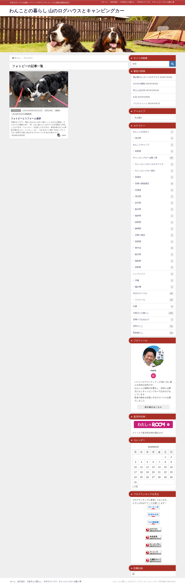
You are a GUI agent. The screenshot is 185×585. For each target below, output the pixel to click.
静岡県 (154, 228)
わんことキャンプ (153, 145)
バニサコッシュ (140, 103)
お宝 (135, 97)
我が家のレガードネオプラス (146, 77)
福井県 (154, 216)
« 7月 (135, 486)
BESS (58, 110)
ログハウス (48, 110)
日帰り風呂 (154, 235)
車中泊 (154, 248)
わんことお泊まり (153, 132)
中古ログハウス (144, 2)
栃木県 (154, 209)
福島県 (154, 261)
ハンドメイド (153, 274)
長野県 (154, 151)
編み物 (154, 287)
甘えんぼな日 (139, 90)
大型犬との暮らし (128, 2)
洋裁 (154, 280)
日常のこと (153, 326)
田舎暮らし (153, 333)
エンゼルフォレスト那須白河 (21, 114)
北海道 (154, 190)
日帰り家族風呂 (154, 183)
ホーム (105, 2)
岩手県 (154, 203)
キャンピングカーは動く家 (163, 2)
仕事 (153, 306)
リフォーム (16, 110)
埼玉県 (154, 138)
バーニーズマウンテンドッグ (32, 110)
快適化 (154, 177)
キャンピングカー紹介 (154, 171)
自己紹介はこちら (153, 407)
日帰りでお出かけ (153, 319)
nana (64, 135)
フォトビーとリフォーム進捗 (26, 118)
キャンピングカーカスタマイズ (154, 164)
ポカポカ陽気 (139, 84)
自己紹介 (114, 2)
